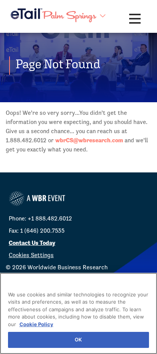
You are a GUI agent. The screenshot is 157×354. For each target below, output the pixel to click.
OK (78, 339)
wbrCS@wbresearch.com (89, 140)
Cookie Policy (36, 324)
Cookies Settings (31, 255)
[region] (78, 313)
